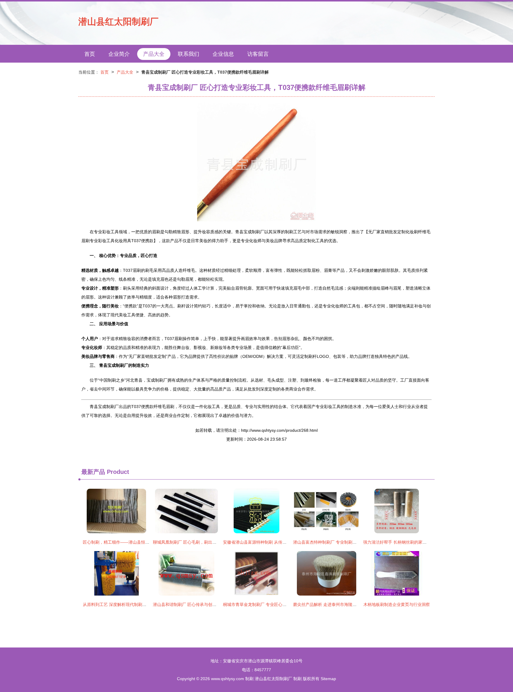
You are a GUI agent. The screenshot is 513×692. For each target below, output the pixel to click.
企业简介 (119, 54)
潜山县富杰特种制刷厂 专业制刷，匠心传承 (333, 542)
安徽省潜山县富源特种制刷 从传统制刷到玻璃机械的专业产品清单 (284, 542)
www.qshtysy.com (227, 678)
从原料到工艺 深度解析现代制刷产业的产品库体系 (129, 604)
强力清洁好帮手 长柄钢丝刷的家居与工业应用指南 (409, 542)
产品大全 (153, 54)
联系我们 (188, 54)
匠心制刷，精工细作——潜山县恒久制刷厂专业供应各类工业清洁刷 (145, 542)
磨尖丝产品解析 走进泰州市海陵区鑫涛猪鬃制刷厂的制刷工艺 (349, 604)
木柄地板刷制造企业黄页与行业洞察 (396, 604)
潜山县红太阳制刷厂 (118, 21)
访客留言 (258, 54)
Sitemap (328, 678)
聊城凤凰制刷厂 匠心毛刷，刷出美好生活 (191, 542)
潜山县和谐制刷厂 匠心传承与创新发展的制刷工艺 (199, 604)
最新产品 (93, 472)
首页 (89, 54)
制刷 (249, 678)
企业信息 (223, 54)
